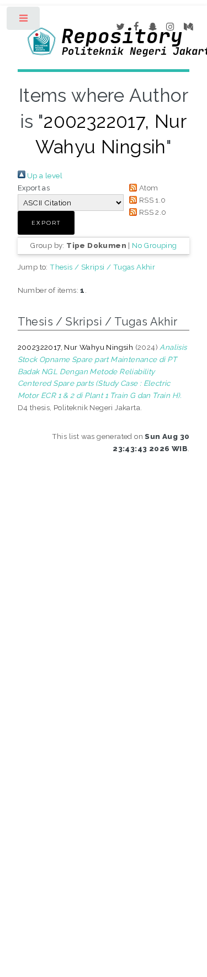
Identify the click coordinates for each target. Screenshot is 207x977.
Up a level (43, 175)
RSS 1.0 (151, 199)
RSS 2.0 (151, 212)
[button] (46, 223)
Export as (34, 187)
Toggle (24, 21)
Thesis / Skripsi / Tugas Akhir (102, 266)
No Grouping (154, 245)
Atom (147, 187)
